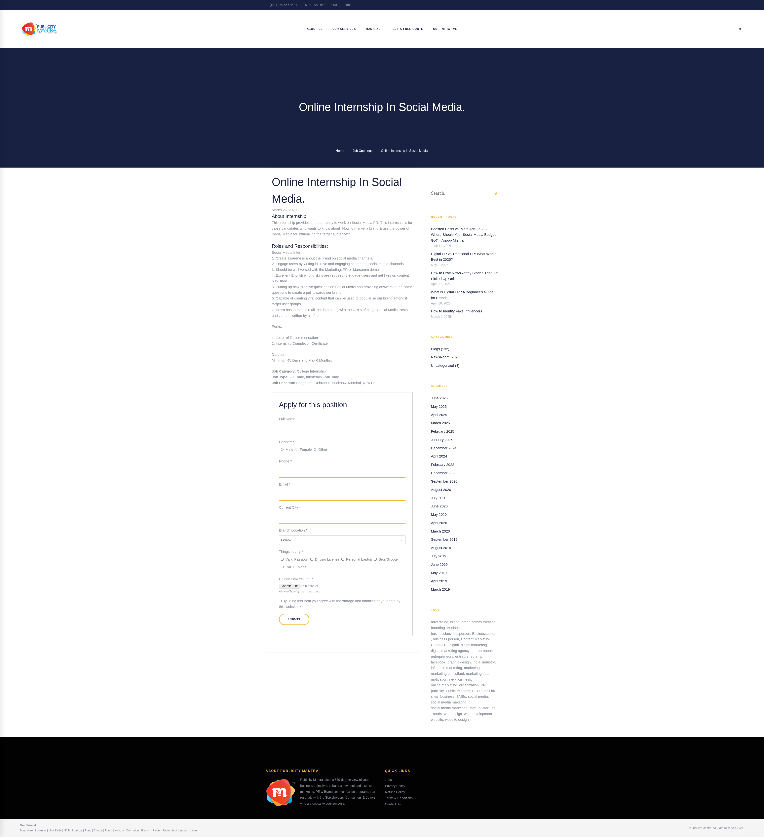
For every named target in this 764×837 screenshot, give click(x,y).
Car (288, 567)
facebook (438, 662)
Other (322, 450)
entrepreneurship (468, 656)
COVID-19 (439, 645)
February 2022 (442, 465)
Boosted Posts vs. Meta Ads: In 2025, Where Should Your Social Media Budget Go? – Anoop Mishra (463, 235)
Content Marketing (475, 639)
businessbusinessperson (450, 634)
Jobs (347, 5)
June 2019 (439, 565)
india (476, 662)
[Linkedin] (361, 644)
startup (475, 708)
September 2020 (444, 481)
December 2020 (443, 473)
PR (483, 685)
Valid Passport (297, 559)
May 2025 (439, 407)
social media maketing (448, 702)
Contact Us (393, 804)
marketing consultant (447, 674)
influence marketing (446, 668)
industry (488, 662)
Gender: (286, 442)
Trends (436, 714)
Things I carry (291, 552)
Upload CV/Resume (296, 579)
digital (454, 645)
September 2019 (444, 539)
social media (478, 696)
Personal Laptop (359, 559)
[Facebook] (346, 644)
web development (478, 714)
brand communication (478, 622)
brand (454, 622)
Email (284, 484)
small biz (489, 691)
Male (289, 450)
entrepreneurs (442, 656)
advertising (439, 622)
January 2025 (442, 440)
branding (438, 628)
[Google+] (354, 644)
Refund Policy (395, 792)
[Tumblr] (358, 644)
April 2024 (439, 456)
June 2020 (439, 506)
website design (457, 720)
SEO (476, 691)
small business (442, 696)
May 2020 (439, 515)
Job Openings (362, 150)
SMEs (461, 696)
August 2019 (441, 548)
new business (460, 679)
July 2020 (438, 498)
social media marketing (449, 708)
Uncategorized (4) (445, 366)
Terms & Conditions (399, 798)
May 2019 (439, 573)
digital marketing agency (450, 651)
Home (340, 150)
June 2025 (439, 398)
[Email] (365, 644)
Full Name (288, 419)
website (437, 720)
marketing (472, 668)
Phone (285, 461)
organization (469, 685)
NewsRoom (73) (444, 357)
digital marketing (474, 645)
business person (446, 639)
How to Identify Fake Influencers (456, 311)
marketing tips (477, 674)
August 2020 (441, 490)
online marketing (444, 685)
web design (453, 714)
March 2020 (440, 531)
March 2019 (440, 589)
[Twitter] (350, 644)
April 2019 (439, 581)
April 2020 (439, 523)
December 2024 (443, 448)
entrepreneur (482, 651)
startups (488, 708)
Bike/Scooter (389, 559)
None (302, 567)
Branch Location (293, 530)
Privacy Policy (395, 786)
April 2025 (439, 415)
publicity (437, 691)
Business (454, 628)
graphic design (459, 662)
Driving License (327, 559)
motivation (439, 679)
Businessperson (485, 634)
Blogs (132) (440, 349)
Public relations (458, 691)
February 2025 (442, 431)
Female (306, 450)
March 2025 (440, 423)
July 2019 (438, 556)
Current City (289, 507)
